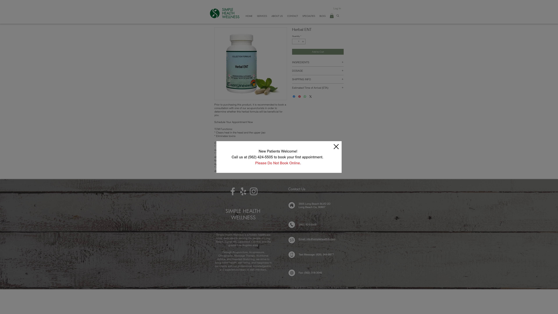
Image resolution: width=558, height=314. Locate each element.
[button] (336, 146)
